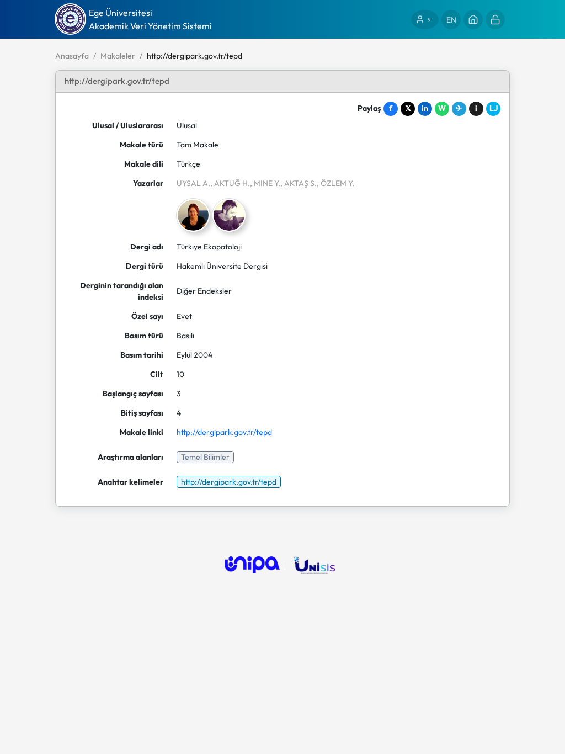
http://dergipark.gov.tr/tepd (224, 432)
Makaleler (117, 56)
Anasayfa (72, 56)
